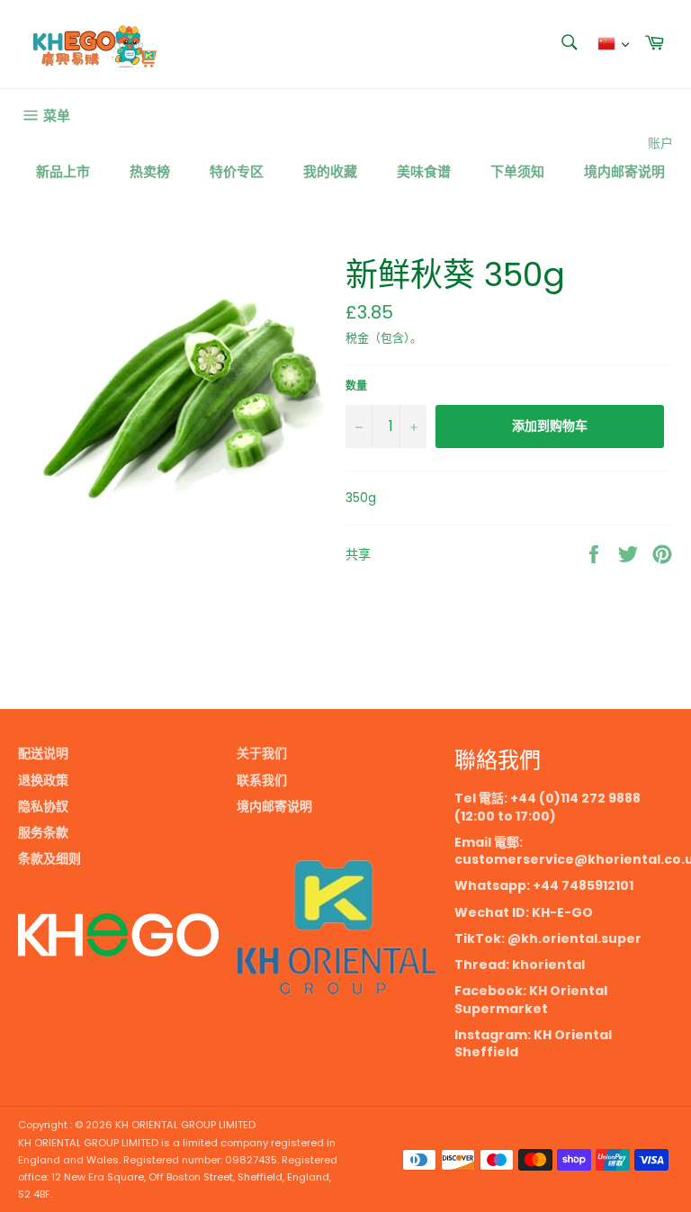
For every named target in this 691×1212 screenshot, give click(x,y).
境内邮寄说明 (624, 171)
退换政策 (43, 780)
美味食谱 (424, 171)
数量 (356, 386)
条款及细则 (49, 858)
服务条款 (43, 832)
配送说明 (43, 753)
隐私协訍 (43, 806)
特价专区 (237, 171)
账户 (660, 143)
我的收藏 (330, 171)
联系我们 (262, 780)
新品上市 (63, 171)
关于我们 (262, 753)
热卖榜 (150, 171)
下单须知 (517, 171)
